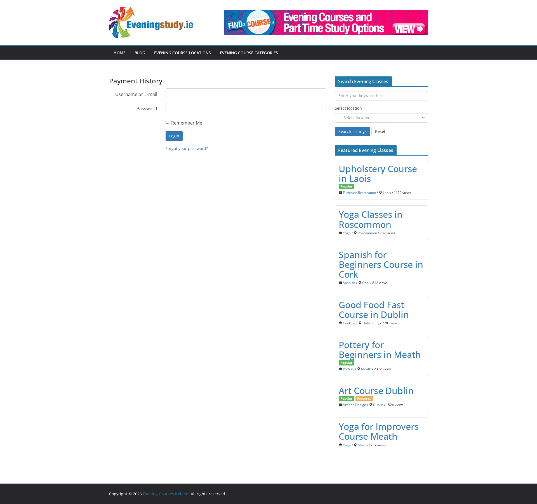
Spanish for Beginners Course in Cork (381, 264)
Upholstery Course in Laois (378, 173)
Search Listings (352, 131)
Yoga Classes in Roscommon (370, 219)
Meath (366, 369)
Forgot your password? (187, 148)
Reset (380, 131)
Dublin (378, 404)
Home (120, 52)
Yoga (347, 233)
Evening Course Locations (182, 52)
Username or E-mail (136, 94)
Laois (387, 192)
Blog (140, 52)
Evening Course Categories (249, 52)
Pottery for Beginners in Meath (380, 349)
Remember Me (186, 123)
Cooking (349, 323)
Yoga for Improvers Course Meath (379, 431)
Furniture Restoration (359, 192)
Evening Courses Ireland (166, 493)
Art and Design (354, 404)
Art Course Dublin (376, 391)
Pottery (348, 369)
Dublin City (370, 323)
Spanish (349, 282)
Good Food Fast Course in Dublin (374, 309)
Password (146, 109)
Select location (348, 108)
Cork (365, 282)
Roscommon (367, 233)
